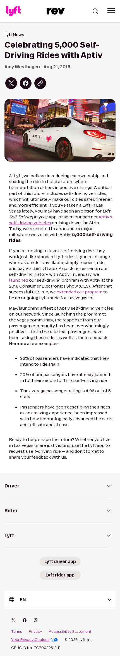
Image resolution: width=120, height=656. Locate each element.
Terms (16, 631)
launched (18, 280)
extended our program (79, 292)
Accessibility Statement (70, 631)
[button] (111, 10)
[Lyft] (13, 11)
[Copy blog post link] (40, 83)
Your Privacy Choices (30, 639)
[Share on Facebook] (25, 83)
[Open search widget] (95, 11)
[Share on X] (11, 83)
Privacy (35, 631)
